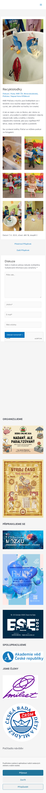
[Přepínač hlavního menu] (41, 4)
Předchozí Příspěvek (23, 244)
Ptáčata (6, 96)
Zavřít (23, 780)
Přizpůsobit (23, 787)
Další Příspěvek (23, 250)
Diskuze (6, 94)
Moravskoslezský (31, 94)
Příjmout (23, 773)
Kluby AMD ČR (17, 94)
